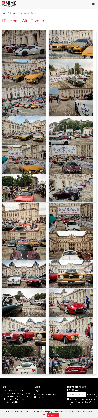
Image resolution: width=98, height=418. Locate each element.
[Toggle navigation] (93, 4)
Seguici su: (38, 390)
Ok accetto (52, 415)
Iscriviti (92, 394)
